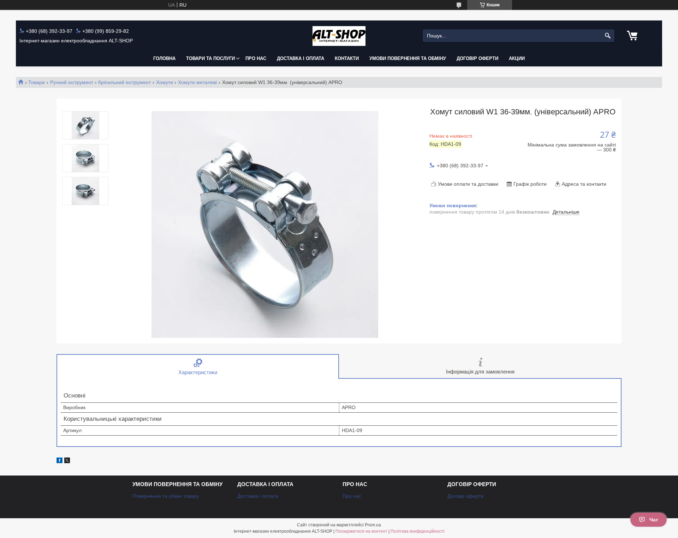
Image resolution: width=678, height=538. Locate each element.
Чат (653, 519)
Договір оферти (477, 58)
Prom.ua (373, 524)
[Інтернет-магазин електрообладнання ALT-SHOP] (339, 36)
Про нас (255, 58)
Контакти (347, 58)
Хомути (164, 82)
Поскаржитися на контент (361, 531)
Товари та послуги (210, 58)
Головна (164, 58)
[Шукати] (607, 35)
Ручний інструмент (71, 82)
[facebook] (59, 461)
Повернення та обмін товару (165, 496)
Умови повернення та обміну (407, 58)
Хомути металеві (197, 82)
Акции (517, 58)
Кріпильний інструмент (124, 82)
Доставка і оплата (300, 58)
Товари (36, 82)
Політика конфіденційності (418, 531)
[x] (67, 461)
